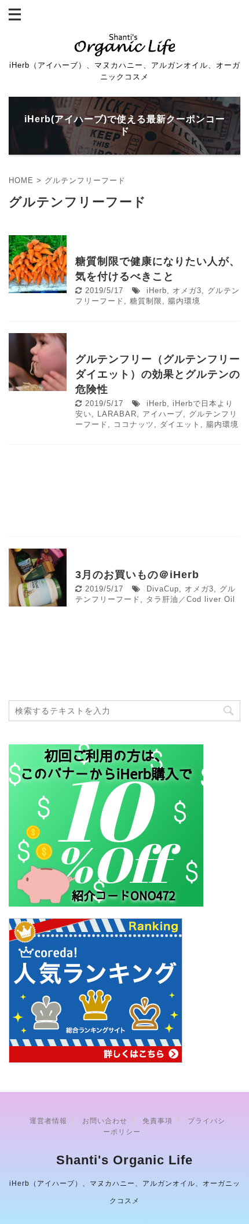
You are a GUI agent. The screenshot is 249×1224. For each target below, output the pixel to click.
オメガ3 (187, 290)
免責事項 (157, 1121)
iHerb (157, 290)
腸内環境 (184, 301)
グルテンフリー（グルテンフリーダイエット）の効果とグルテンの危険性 (157, 374)
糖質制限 (146, 301)
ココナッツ (133, 424)
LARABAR (117, 414)
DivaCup (163, 588)
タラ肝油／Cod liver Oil (190, 599)
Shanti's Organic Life (124, 1160)
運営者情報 (48, 1121)
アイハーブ (162, 414)
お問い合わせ (104, 1121)
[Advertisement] (124, 493)
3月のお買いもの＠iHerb (137, 574)
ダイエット (180, 424)
